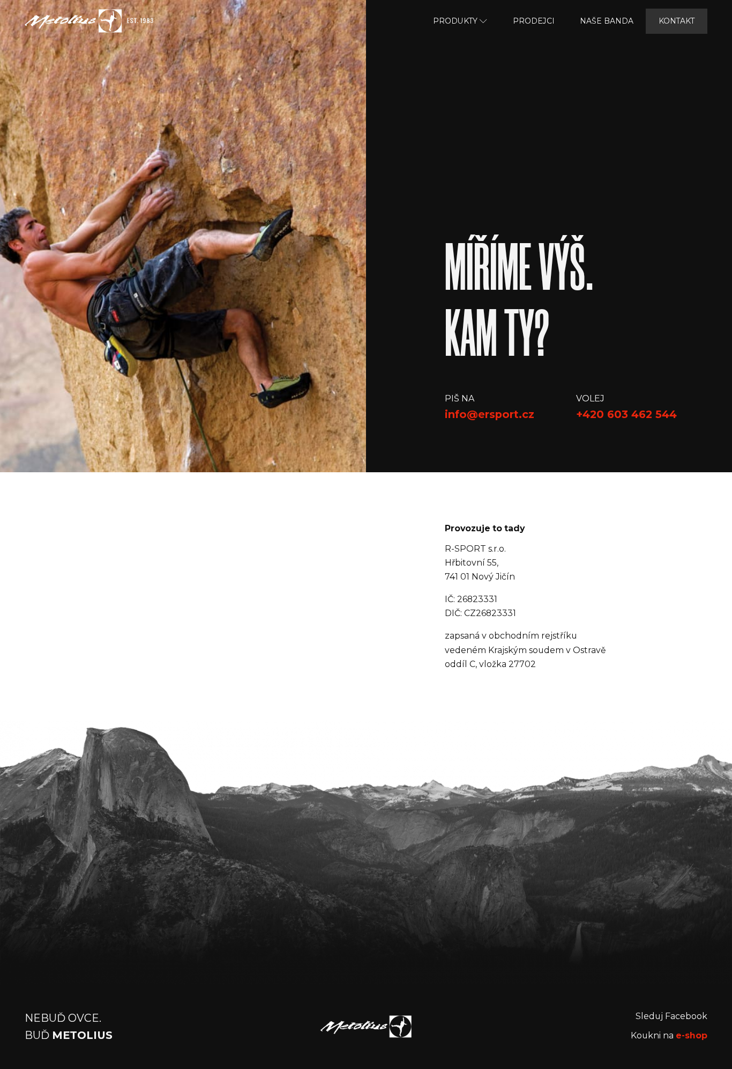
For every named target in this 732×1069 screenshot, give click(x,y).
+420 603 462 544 (626, 414)
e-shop (691, 1035)
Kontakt (676, 21)
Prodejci (534, 21)
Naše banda (606, 21)
